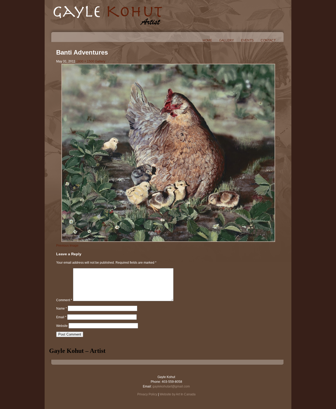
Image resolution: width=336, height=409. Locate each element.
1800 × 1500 (85, 61)
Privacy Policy (147, 394)
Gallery (226, 40)
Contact (268, 40)
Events (247, 40)
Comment (64, 300)
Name (61, 308)
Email (61, 317)
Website (62, 326)
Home (207, 40)
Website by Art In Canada (178, 394)
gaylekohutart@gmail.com (171, 386)
